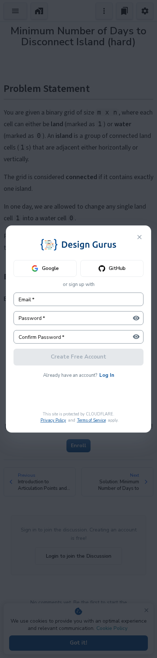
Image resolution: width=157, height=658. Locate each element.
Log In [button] (106, 375)
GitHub (117, 268)
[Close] (139, 237)
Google (50, 268)
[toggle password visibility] (136, 318)
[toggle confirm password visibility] (136, 336)
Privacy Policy (53, 420)
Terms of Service (91, 420)
